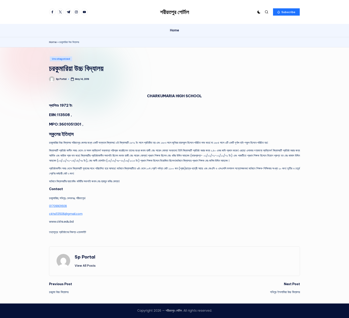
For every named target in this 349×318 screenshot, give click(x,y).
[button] (286, 12)
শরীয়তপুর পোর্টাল (174, 12)
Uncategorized (61, 58)
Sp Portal (85, 257)
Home (53, 42)
